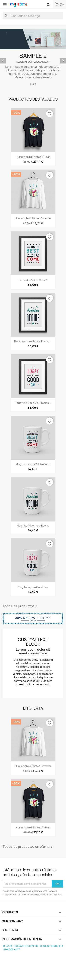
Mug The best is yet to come (33, 464)
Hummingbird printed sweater (33, 218)
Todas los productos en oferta (28, 847)
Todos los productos (21, 606)
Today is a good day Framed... (33, 402)
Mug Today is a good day (33, 587)
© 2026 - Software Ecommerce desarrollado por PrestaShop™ (33, 947)
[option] (33, 57)
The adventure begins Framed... (33, 341)
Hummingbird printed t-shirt (33, 156)
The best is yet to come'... (33, 280)
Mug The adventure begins (33, 525)
